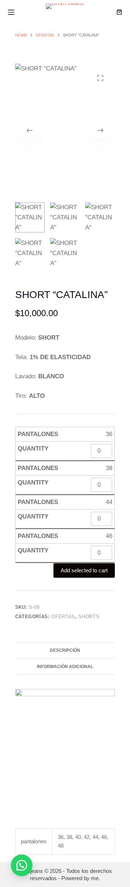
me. (95, 878)
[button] (21, 865)
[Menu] (11, 12)
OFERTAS (63, 616)
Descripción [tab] (65, 650)
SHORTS (88, 616)
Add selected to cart (84, 570)
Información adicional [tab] (65, 666)
